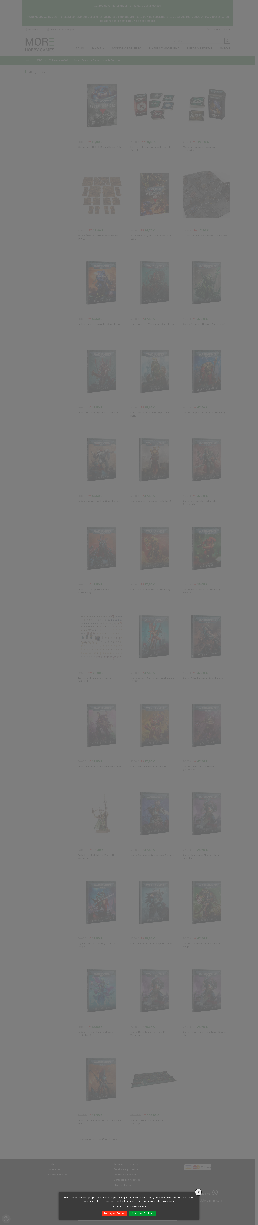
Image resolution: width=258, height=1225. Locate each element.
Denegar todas (114, 1213)
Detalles (116, 1206)
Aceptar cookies (143, 1213)
